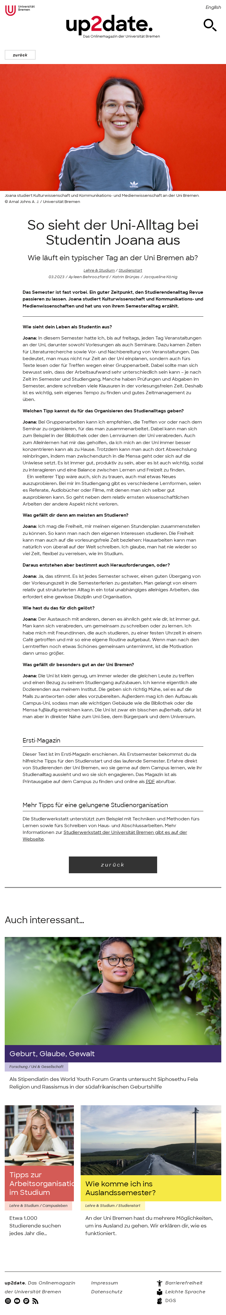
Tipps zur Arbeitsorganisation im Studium (39, 1183)
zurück (20, 55)
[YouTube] (17, 1300)
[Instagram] (8, 1300)
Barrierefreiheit (183, 1283)
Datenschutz (106, 1292)
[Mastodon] (27, 1300)
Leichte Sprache (184, 1292)
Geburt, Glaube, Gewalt (52, 1053)
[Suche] (210, 25)
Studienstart (130, 270)
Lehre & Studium (99, 270)
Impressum (104, 1283)
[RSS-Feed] (36, 1300)
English (213, 7)
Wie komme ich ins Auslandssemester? (120, 1188)
